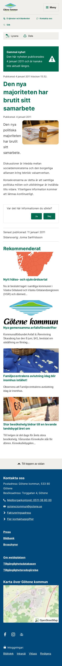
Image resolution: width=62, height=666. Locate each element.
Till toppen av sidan (33, 463)
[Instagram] (13, 635)
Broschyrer (10, 544)
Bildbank (8, 538)
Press (7, 532)
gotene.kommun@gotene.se (24, 506)
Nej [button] (49, 216)
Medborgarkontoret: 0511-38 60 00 (29, 500)
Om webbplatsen (14, 557)
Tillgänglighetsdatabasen (19, 563)
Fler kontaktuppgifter (20, 519)
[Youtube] (22, 635)
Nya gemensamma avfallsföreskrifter (30, 327)
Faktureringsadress (19, 512)
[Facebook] (5, 635)
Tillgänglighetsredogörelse (20, 570)
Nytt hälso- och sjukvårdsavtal (25, 279)
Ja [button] (36, 216)
